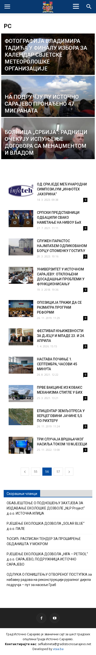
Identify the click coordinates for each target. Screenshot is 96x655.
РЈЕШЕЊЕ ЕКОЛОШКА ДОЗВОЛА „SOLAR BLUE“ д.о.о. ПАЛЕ (45, 526)
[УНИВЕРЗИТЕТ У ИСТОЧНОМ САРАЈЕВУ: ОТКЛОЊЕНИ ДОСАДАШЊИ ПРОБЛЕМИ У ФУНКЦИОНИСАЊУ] (21, 275)
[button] (89, 6)
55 (35, 472)
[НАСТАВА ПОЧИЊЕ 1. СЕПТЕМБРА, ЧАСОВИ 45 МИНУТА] (21, 365)
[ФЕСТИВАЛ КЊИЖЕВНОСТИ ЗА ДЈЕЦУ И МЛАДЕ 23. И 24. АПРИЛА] (21, 336)
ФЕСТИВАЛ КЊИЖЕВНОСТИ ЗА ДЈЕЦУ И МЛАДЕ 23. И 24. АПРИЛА (61, 336)
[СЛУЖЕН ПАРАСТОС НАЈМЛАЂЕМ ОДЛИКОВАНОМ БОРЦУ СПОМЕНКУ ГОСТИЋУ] (21, 246)
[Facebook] (41, 618)
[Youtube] (55, 618)
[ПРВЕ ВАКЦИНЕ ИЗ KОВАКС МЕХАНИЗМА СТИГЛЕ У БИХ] (21, 393)
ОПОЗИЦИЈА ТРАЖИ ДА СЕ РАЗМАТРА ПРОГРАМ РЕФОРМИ (59, 307)
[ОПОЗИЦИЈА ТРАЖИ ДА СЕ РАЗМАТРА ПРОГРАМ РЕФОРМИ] (21, 308)
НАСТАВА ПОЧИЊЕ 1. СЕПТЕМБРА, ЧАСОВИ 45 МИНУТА (57, 364)
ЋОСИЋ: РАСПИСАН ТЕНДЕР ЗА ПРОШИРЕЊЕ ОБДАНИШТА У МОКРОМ (44, 541)
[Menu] (76, 6)
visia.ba (58, 649)
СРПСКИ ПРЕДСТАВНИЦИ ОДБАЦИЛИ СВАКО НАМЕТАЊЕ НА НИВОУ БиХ (59, 217)
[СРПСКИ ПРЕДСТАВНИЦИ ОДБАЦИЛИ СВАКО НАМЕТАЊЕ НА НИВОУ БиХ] (21, 218)
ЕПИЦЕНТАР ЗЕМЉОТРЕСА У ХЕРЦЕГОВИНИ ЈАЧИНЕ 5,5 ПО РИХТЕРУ (61, 416)
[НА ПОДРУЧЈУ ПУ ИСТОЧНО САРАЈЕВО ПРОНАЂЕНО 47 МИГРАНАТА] (48, 105)
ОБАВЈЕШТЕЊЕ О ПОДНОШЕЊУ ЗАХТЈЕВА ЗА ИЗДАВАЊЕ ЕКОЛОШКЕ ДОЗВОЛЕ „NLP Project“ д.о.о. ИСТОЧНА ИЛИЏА (46, 508)
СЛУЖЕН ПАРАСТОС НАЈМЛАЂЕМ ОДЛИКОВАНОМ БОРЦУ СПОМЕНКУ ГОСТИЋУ (62, 246)
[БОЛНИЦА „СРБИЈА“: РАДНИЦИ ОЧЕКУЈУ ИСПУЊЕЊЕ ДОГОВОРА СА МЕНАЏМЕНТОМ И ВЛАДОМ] (48, 147)
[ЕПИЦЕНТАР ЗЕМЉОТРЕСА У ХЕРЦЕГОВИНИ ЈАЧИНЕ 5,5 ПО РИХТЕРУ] (21, 416)
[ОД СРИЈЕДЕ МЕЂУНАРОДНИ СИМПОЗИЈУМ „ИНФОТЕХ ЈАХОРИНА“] (21, 190)
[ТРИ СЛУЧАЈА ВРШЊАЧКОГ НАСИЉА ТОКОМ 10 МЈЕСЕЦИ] (21, 445)
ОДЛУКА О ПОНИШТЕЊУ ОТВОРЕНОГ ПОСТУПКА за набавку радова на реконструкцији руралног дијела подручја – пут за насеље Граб (49, 579)
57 (58, 472)
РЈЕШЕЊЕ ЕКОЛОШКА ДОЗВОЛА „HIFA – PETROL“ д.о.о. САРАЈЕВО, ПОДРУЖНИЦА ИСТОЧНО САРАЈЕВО (47, 559)
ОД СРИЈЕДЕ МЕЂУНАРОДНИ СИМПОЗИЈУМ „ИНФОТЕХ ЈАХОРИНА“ (62, 189)
